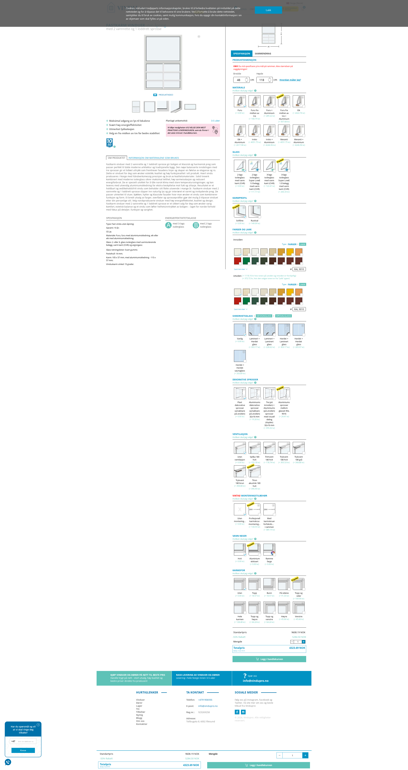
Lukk (268, 10)
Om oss (140, 720)
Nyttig (139, 714)
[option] (163, 62)
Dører (139, 702)
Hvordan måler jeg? (290, 79)
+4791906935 (205, 699)
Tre (137, 708)
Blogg (139, 717)
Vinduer (140, 699)
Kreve (23, 750)
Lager (139, 705)
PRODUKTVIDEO (166, 94)
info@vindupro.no (256, 681)
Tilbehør (140, 711)
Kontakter (141, 724)
